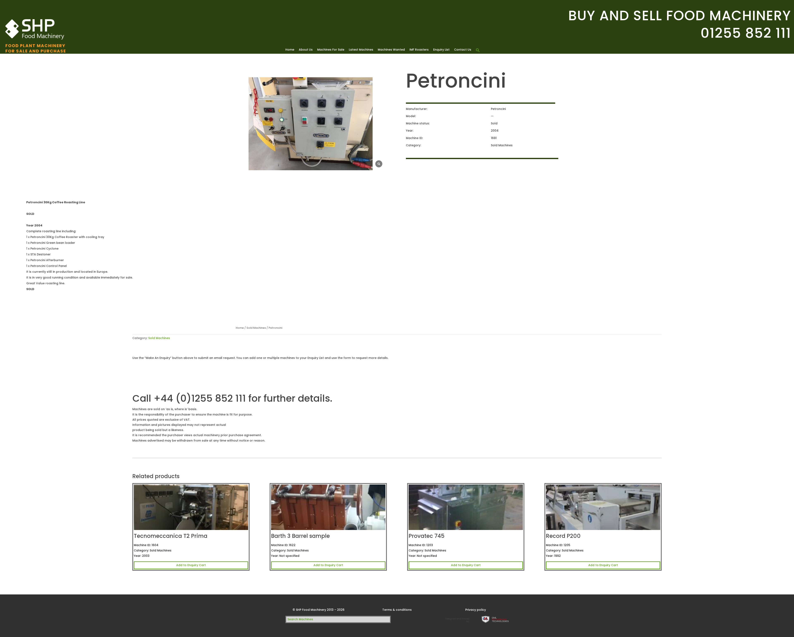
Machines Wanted (391, 50)
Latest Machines (361, 50)
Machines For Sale (330, 50)
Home (289, 50)
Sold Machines (256, 328)
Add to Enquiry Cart (191, 565)
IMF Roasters (419, 50)
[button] (478, 50)
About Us (306, 50)
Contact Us (462, 50)
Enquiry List (441, 50)
